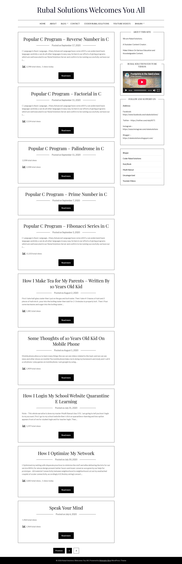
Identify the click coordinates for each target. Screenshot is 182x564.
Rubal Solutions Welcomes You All (91, 10)
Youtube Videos (129, 181)
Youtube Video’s (122, 23)
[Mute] (154, 90)
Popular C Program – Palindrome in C (66, 148)
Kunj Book (127, 164)
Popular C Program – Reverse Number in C (66, 39)
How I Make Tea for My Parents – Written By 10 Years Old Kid (66, 283)
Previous (59, 550)
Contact (75, 23)
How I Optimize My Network (66, 453)
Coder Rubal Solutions (96, 23)
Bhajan (139, 23)
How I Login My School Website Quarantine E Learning (66, 398)
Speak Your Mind (66, 508)
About (53, 23)
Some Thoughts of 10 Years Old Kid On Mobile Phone (66, 341)
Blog (63, 23)
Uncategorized (129, 175)
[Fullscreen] (158, 90)
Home (43, 23)
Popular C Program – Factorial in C (66, 94)
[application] (142, 82)
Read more (66, 76)
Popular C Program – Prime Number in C (66, 194)
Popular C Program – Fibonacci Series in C (66, 226)
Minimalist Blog (105, 560)
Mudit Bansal (128, 170)
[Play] (126, 90)
